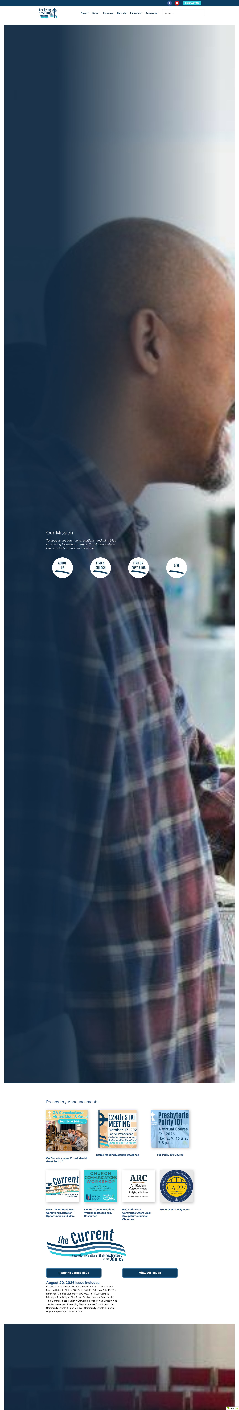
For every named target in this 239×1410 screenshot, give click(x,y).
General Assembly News (175, 1209)
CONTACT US (192, 3)
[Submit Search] (198, 13)
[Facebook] (169, 3)
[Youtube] (177, 3)
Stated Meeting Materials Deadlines (117, 1154)
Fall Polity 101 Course (170, 1154)
